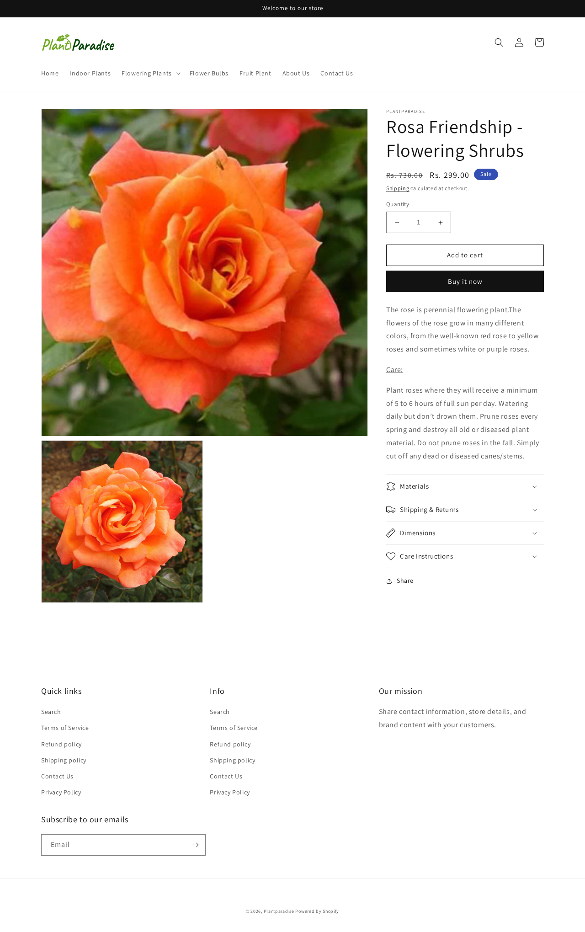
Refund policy (61, 744)
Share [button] (405, 580)
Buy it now (465, 281)
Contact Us (57, 776)
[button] (150, 73)
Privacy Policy (61, 792)
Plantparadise (279, 911)
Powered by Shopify (317, 911)
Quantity (397, 204)
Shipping (398, 188)
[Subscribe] (195, 845)
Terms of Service (65, 728)
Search (51, 712)
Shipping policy (63, 760)
